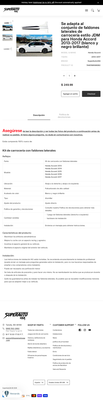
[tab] (39, 116)
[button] (50, 324)
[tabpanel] (51, 203)
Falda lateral (32, 351)
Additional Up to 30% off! (43, 2)
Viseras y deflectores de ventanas (36, 339)
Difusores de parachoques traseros (37, 356)
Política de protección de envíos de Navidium (62, 364)
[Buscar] (92, 10)
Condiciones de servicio (61, 355)
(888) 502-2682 (12, 328)
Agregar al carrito (70, 94)
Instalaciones (57, 334)
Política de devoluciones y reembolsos (62, 347)
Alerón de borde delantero (37, 344)
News (55, 338)
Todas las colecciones (35, 330)
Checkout (91, 94)
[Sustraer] (64, 75)
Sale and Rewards (59, 369)
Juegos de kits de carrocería (38, 334)
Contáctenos (57, 330)
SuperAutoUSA (7, 388)
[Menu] (86, 10)
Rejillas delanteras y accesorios (39, 348)
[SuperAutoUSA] (11, 10)
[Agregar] (75, 75)
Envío (55, 351)
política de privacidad (61, 342)
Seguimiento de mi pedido (62, 359)
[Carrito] (98, 10)
